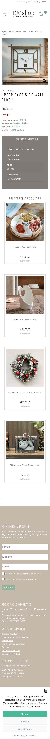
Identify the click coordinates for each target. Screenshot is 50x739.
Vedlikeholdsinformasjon (13, 643)
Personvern (31, 735)
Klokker (19, 31)
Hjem (4, 31)
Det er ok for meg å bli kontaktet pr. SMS (23, 573)
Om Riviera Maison (11, 650)
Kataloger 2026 (40, 1)
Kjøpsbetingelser (10, 633)
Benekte (25, 721)
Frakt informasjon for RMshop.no (17, 637)
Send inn (8, 587)
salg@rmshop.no (17, 617)
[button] (45, 690)
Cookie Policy (19, 735)
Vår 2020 (15, 126)
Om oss (5, 647)
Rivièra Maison (16, 129)
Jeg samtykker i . (21, 578)
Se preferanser (25, 729)
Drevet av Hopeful (23, 1)
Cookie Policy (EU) (11, 653)
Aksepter (25, 713)
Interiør (11, 31)
